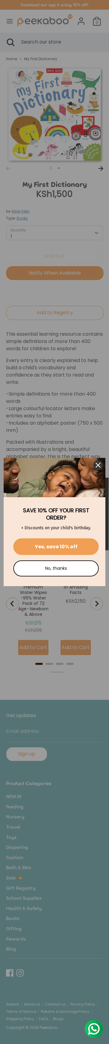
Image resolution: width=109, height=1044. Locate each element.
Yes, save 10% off (56, 546)
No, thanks (56, 568)
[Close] (98, 465)
